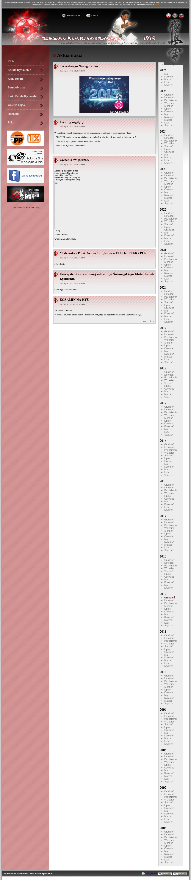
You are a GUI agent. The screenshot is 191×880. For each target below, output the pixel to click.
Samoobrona (16, 87)
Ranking (13, 113)
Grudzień (169, 94)
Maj (166, 73)
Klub (11, 61)
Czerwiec (169, 111)
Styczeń (168, 85)
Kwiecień (169, 76)
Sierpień (168, 105)
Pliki (10, 122)
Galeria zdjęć (16, 105)
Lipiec (167, 108)
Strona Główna (73, 16)
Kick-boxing (16, 78)
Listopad (168, 97)
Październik (170, 100)
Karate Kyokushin (19, 70)
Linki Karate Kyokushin (23, 96)
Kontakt (94, 16)
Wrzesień (169, 103)
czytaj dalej (147, 321)
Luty (166, 82)
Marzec (168, 79)
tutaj (157, 4)
